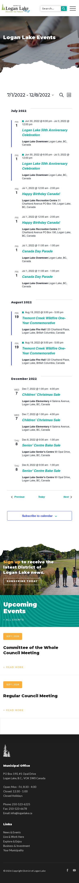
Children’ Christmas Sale (41, 394)
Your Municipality (13, 850)
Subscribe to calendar (37, 516)
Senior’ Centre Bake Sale (41, 445)
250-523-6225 (21, 804)
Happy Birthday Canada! (41, 193)
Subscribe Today (22, 581)
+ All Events (13, 619)
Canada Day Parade (37, 251)
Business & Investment (16, 845)
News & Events (12, 832)
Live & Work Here (13, 836)
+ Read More (13, 667)
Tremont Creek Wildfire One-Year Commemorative (43, 320)
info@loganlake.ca (21, 813)
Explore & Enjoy (12, 841)
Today (41, 497)
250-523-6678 (18, 808)
